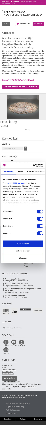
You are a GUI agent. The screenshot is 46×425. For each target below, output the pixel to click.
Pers (26, 266)
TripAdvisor (6, 353)
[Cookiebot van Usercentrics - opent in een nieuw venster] (33, 165)
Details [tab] (20, 171)
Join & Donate (25, 24)
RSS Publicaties (8, 374)
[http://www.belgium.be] (14, 311)
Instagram (21, 346)
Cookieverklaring (11, 413)
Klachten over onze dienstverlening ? (18, 403)
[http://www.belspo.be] (5, 311)
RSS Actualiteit (7, 372)
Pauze (27, 129)
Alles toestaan (23, 244)
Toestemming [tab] (8, 171)
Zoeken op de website (4, 328)
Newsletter (11, 378)
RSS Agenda (7, 365)
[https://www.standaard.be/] (38, 311)
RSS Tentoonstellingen (9, 368)
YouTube (14, 346)
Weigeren (23, 258)
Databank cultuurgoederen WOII (18, 80)
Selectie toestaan (23, 251)
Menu (6, 24)
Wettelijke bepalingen (13, 410)
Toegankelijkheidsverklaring (15, 407)
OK (25, 149)
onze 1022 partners (16, 183)
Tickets (39, 24)
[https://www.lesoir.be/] (25, 309)
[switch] (40, 219)
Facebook (6, 346)
